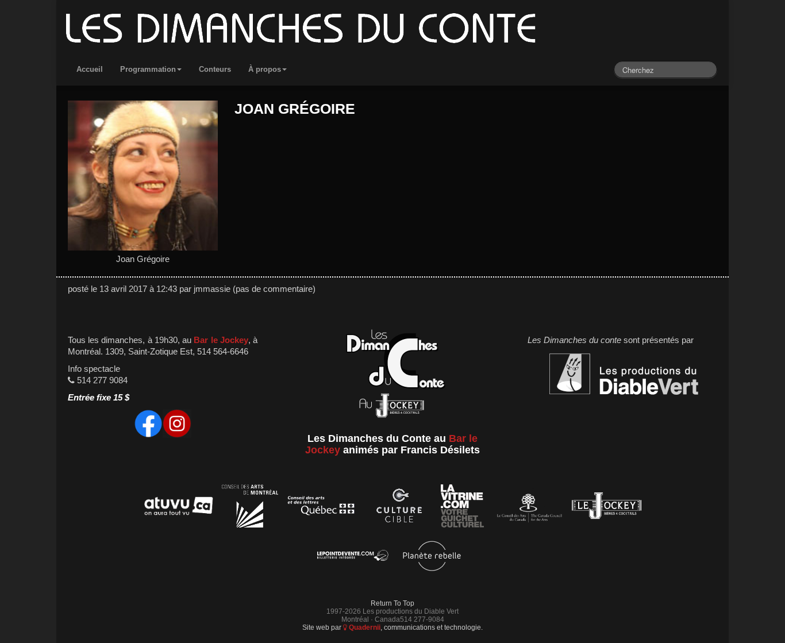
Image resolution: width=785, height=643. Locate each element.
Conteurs (215, 69)
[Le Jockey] (606, 507)
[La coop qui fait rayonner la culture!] (398, 507)
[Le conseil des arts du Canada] (527, 507)
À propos (264, 69)
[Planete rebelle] (432, 557)
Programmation (148, 69)
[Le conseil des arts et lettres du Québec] (321, 507)
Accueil (89, 69)
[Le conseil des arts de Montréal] (250, 507)
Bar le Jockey (221, 340)
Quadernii (363, 627)
